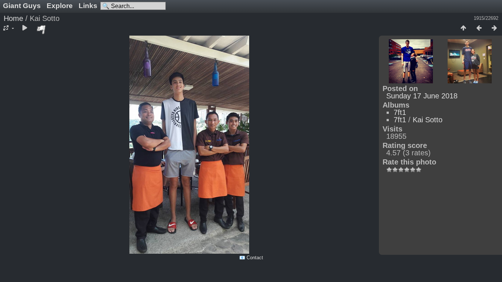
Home (13, 18)
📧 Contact (251, 257)
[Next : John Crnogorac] (494, 28)
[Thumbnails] (463, 28)
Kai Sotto (427, 120)
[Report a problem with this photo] (41, 29)
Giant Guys (22, 6)
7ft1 (400, 112)
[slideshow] (24, 28)
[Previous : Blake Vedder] (479, 28)
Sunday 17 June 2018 (422, 96)
